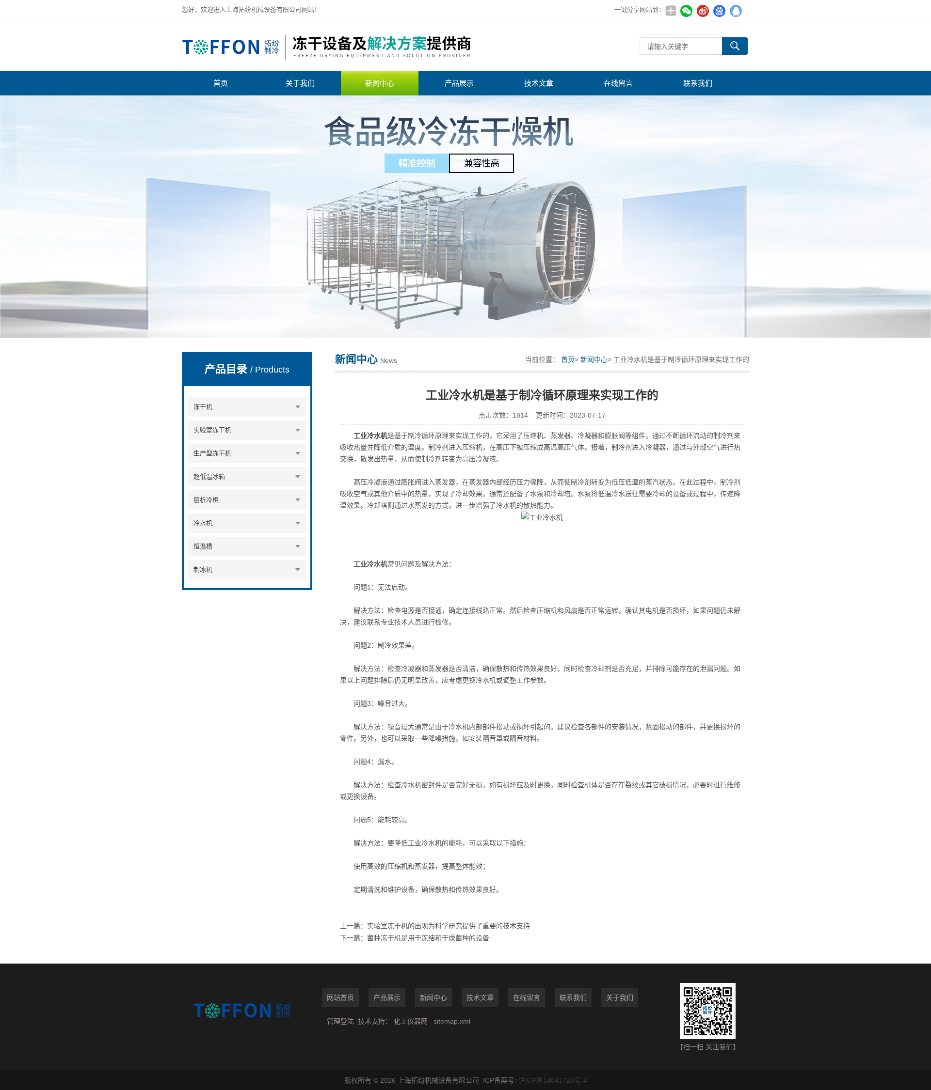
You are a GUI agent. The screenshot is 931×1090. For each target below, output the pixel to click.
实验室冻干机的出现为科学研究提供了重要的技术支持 (448, 926)
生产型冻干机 (212, 453)
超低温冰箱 (209, 476)
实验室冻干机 (212, 430)
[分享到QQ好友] (735, 10)
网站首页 (340, 997)
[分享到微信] (686, 10)
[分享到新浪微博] (702, 10)
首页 (220, 83)
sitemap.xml (451, 1021)
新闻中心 (379, 83)
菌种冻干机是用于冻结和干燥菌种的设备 (428, 938)
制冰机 (202, 569)
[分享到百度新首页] (719, 10)
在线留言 (618, 83)
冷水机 (202, 523)
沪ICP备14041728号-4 (552, 1080)
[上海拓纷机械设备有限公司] (327, 45)
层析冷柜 (206, 499)
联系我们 (697, 83)
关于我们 (300, 83)
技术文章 (538, 83)
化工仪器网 (411, 1021)
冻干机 (202, 406)
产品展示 (459, 83)
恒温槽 (202, 546)
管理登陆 (340, 1021)
